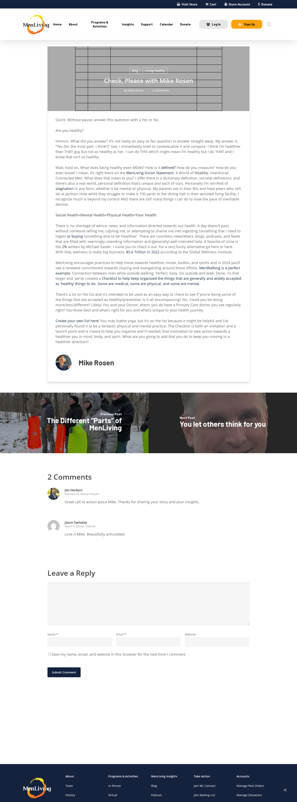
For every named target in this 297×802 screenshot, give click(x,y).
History (70, 795)
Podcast (156, 795)
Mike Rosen (136, 90)
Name (52, 634)
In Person (114, 786)
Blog (135, 70)
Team (69, 786)
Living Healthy (155, 70)
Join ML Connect (205, 786)
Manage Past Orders (250, 786)
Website (190, 634)
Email (121, 634)
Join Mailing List (204, 795)
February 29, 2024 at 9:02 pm (82, 494)
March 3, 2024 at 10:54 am (80, 526)
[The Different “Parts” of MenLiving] (74, 423)
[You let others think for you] (222, 423)
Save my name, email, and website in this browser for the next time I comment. (119, 654)
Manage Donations (249, 795)
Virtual (112, 795)
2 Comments (160, 90)
